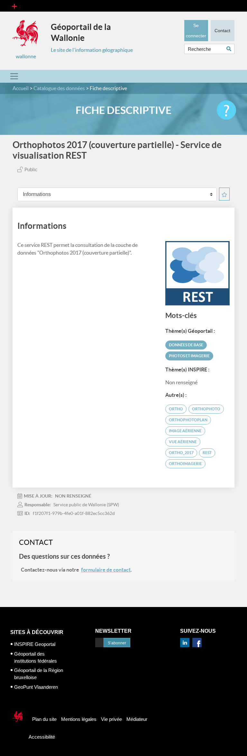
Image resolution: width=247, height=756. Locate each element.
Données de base (186, 345)
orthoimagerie (185, 464)
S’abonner (117, 643)
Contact (222, 30)
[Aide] (226, 110)
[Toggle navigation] (14, 6)
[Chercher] (230, 49)
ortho (176, 409)
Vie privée (111, 719)
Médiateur (136, 719)
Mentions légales (78, 719)
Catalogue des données (59, 88)
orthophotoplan (188, 420)
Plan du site (44, 719)
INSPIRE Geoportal (34, 644)
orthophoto (206, 409)
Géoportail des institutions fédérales (35, 657)
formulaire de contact (106, 570)
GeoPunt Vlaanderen (36, 687)
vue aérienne (183, 442)
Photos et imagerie (189, 356)
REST (207, 453)
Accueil (21, 88)
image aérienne (185, 431)
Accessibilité (42, 737)
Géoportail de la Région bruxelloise (38, 673)
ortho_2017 (181, 453)
